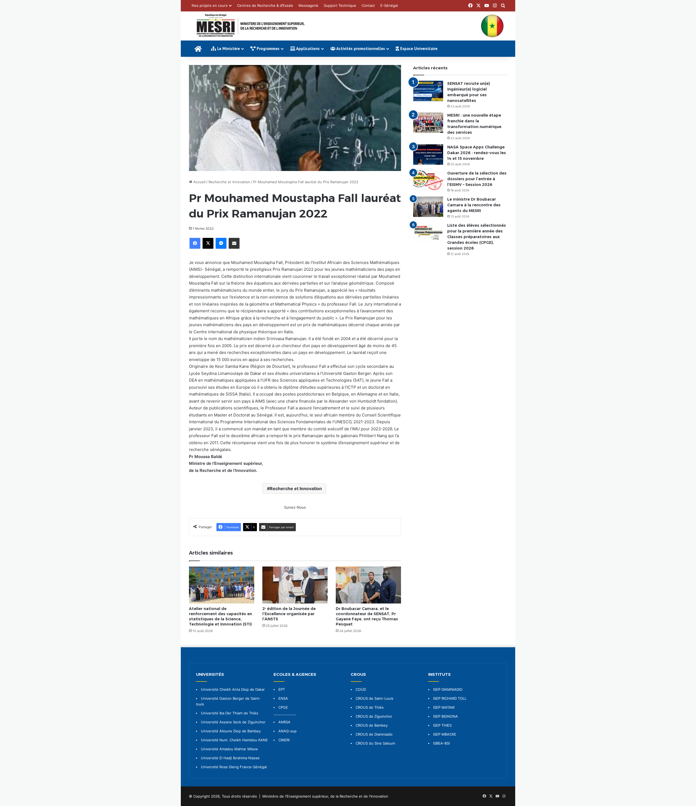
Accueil (199, 182)
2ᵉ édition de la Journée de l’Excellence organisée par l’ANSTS (289, 613)
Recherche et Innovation (229, 182)
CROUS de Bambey (372, 725)
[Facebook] (194, 243)
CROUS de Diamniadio (374, 734)
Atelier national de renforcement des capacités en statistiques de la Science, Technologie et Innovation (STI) (220, 616)
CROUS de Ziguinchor (374, 716)
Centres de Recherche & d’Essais (265, 5)
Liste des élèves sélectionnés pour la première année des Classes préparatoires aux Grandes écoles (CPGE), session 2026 (476, 237)
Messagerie (308, 5)
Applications (307, 48)
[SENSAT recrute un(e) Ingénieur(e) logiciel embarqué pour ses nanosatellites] (428, 91)
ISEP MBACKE (444, 734)
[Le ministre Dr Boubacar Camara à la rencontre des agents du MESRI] (428, 207)
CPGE (283, 707)
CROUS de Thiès (370, 707)
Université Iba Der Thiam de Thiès (229, 713)
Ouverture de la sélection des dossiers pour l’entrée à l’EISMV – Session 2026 (477, 179)
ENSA (283, 698)
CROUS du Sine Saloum (375, 743)
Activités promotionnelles (360, 48)
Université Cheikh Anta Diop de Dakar (233, 689)
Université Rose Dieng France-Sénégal (234, 767)
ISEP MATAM (444, 707)
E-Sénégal (389, 5)
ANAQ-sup (287, 731)
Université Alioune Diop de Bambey (231, 731)
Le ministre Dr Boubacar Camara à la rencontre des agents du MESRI (474, 205)
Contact (368, 5)
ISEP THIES (442, 725)
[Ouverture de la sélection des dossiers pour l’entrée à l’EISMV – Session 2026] (428, 180)
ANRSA (284, 722)
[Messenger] (221, 243)
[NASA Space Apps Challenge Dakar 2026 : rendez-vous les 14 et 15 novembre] (428, 154)
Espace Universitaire (418, 48)
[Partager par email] (234, 243)
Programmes (267, 48)
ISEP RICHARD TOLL (450, 698)
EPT (281, 689)
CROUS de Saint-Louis (374, 698)
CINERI (284, 740)
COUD (361, 689)
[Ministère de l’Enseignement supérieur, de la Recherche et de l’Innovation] (348, 26)
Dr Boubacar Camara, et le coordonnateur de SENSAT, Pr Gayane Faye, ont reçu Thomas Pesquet (367, 616)
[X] (208, 243)
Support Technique (340, 5)
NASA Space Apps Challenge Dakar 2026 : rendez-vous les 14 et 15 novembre (476, 153)
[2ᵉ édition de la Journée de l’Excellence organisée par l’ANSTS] (295, 585)
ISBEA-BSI (441, 743)
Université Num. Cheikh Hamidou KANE (234, 740)
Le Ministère (228, 48)
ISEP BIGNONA (445, 716)
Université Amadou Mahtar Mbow (229, 749)
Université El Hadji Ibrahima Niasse (230, 758)
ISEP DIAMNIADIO (447, 689)
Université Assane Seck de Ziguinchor (233, 722)
